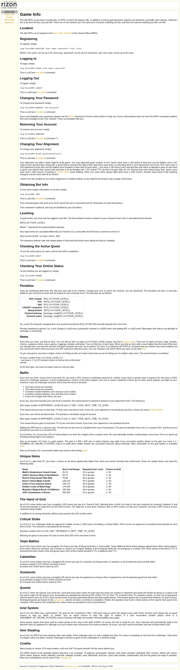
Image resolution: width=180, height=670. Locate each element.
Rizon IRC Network (62, 33)
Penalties (40, 72)
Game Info (9, 12)
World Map (9, 20)
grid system (59, 600)
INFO (71, 116)
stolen (85, 450)
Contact (9, 17)
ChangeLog (65, 658)
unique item (128, 342)
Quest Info (9, 22)
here (144, 349)
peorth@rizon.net (71, 666)
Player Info (9, 14)
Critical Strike (63, 172)
